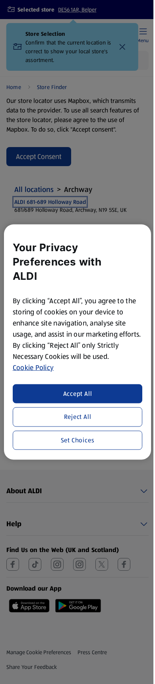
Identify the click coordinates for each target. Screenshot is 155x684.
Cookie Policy (33, 367)
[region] (77, 342)
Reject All (77, 416)
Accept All (77, 393)
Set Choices (78, 439)
